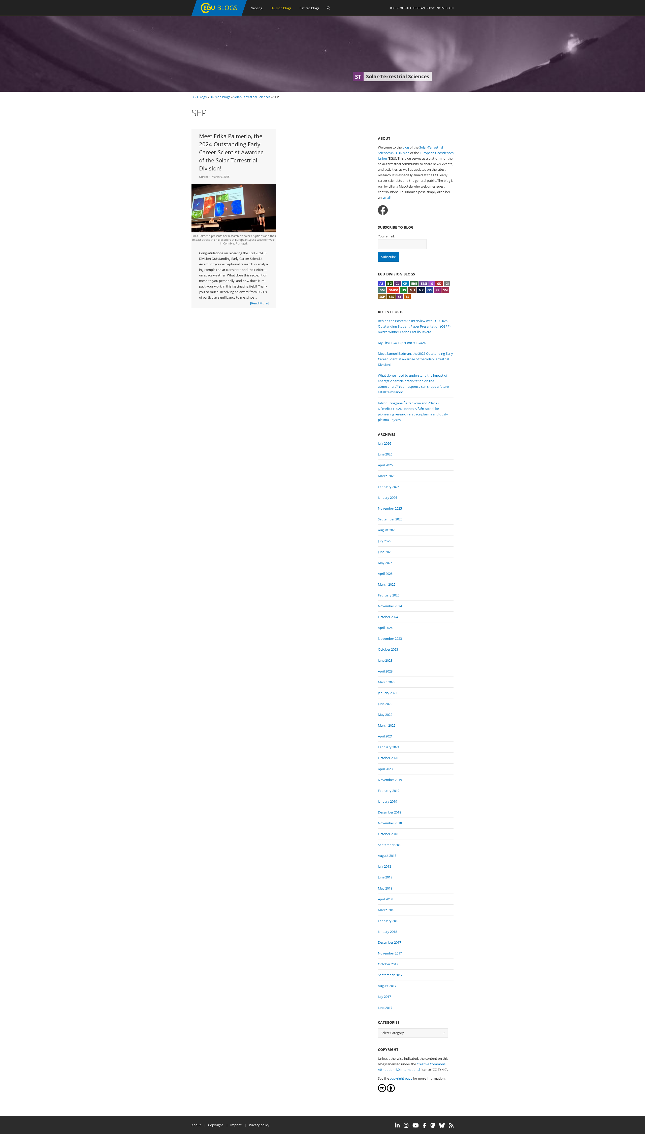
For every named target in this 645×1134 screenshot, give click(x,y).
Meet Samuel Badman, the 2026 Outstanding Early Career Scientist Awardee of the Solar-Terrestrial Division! (415, 359)
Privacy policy (259, 1125)
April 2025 (385, 573)
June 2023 (385, 660)
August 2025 (387, 530)
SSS (391, 296)
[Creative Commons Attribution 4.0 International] (382, 1091)
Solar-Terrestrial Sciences (251, 97)
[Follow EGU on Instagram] (406, 1125)
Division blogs (281, 8)
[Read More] (259, 303)
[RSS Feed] (451, 1125)
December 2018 (389, 812)
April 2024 (385, 627)
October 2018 (388, 834)
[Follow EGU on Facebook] (424, 1125)
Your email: (386, 236)
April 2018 (385, 899)
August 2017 (387, 985)
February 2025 (388, 595)
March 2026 (386, 476)
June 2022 (385, 703)
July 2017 (384, 996)
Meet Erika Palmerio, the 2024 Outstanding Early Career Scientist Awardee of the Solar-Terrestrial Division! (231, 152)
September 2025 (390, 519)
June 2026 (385, 454)
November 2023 (390, 638)
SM (445, 290)
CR (405, 283)
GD (439, 283)
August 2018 (387, 855)
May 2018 (385, 888)
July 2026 (384, 443)
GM (382, 290)
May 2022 (385, 714)
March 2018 (386, 910)
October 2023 (388, 649)
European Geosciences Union (432, 8)
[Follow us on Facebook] (383, 210)
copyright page (401, 1078)
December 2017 (389, 942)
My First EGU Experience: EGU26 (402, 342)
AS (381, 283)
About (196, 1125)
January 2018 (387, 931)
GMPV (393, 290)
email (386, 197)
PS (437, 290)
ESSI (424, 283)
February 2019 (388, 790)
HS (404, 290)
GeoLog (256, 8)
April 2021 (385, 736)
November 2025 (390, 508)
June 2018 (385, 877)
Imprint (236, 1125)
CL (397, 283)
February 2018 (388, 920)
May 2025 (385, 562)
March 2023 (386, 682)
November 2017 (390, 953)
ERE (414, 283)
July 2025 (384, 541)
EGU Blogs (199, 97)
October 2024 (388, 617)
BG (389, 283)
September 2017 (390, 975)
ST (400, 296)
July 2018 (384, 866)
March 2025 (386, 584)
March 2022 (386, 725)
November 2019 (390, 779)
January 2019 (387, 801)
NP (421, 290)
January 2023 (387, 693)
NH (412, 290)
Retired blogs (309, 8)
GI (447, 283)
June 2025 (385, 552)
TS (407, 296)
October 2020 (388, 758)
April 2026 (385, 465)
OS (429, 290)
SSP (382, 296)
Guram (203, 177)
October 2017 (388, 964)
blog (405, 147)
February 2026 (388, 486)
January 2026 (387, 497)
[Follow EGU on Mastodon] (432, 1125)
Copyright (215, 1125)
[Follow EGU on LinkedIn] (397, 1125)
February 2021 (388, 747)
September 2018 (390, 844)
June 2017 (385, 1007)
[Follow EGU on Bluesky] (442, 1125)
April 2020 (385, 769)
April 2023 (385, 671)
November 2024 (390, 606)
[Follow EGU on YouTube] (415, 1125)
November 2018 (390, 823)
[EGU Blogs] (219, 14)
